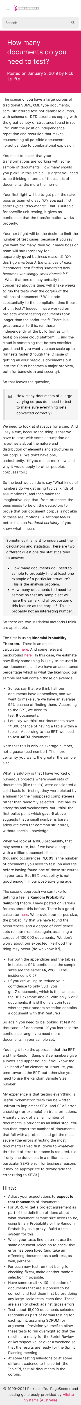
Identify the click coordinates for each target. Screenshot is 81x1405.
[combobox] (35, 22)
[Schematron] (29, 8)
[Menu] (8, 8)
